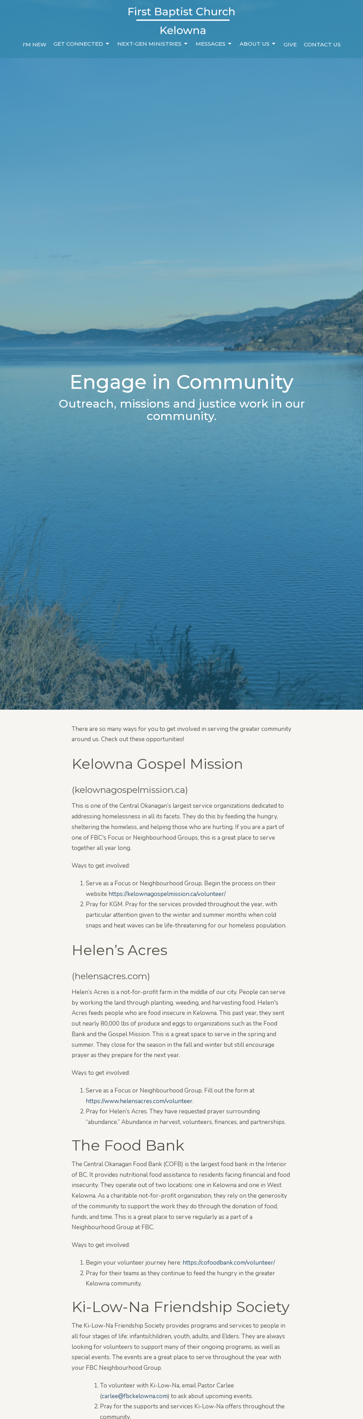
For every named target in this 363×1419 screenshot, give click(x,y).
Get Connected (78, 43)
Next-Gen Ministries (149, 43)
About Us (254, 43)
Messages (210, 43)
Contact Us (322, 44)
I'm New (34, 44)
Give (290, 44)
